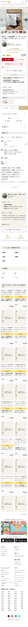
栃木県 (2, 595)
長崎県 (9, 608)
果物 (5, 150)
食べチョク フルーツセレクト (20, 577)
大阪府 (15, 601)
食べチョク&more (18, 581)
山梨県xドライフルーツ (15, 176)
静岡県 (9, 600)
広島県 (9, 605)
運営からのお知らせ (5, 574)
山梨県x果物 (8, 172)
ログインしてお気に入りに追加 (15, 70)
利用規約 (3, 576)
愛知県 (15, 600)
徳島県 (22, 605)
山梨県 (5, 157)
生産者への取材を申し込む (19, 555)
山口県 (15, 605)
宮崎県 (2, 610)
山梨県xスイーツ (15, 174)
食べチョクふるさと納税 (19, 570)
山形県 (9, 593)
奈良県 (2, 603)
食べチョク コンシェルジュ (19, 575)
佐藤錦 (15, 150)
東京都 (2, 596)
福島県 (15, 593)
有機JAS (19, 167)
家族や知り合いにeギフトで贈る (15, 64)
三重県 (22, 600)
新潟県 (15, 596)
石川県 (2, 598)
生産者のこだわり (6, 202)
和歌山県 (9, 603)
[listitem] (7, 253)
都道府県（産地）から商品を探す (8, 589)
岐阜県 (2, 600)
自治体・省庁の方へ (18, 564)
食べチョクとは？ (4, 549)
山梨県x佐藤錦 (5, 176)
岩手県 (15, 591)
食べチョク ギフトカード (19, 579)
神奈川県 (9, 596)
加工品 (5, 152)
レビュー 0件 (11, 52)
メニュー (26, 2)
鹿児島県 (9, 610)
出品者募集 (17, 549)
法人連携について (18, 562)
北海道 (2, 591)
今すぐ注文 (7, 59)
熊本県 (15, 608)
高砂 (15, 153)
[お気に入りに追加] (26, 11)
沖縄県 (15, 610)
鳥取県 (15, 603)
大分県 (22, 608)
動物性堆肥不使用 (6, 170)
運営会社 (3, 570)
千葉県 (22, 595)
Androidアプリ (17, 585)
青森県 (9, 591)
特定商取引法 (3, 580)
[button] (14, 117)
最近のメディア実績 (7, 212)
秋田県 (2, 593)
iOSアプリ (16, 583)
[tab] (4, 108)
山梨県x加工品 (17, 172)
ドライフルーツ (18, 152)
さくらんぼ (10, 150)
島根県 (22, 603)
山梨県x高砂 (4, 179)
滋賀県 (2, 601)
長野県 (22, 598)
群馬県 (9, 595)
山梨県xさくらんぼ (6, 174)
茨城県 (22, 593)
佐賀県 (2, 608)
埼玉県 (15, 595)
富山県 (22, 596)
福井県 (9, 598)
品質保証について (4, 553)
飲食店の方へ (3, 555)
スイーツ (11, 152)
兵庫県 (22, 601)
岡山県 (2, 605)
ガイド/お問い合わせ (5, 572)
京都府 (9, 601)
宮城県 (22, 591)
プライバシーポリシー (5, 578)
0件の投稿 (16, 52)
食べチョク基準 (4, 551)
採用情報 (3, 585)
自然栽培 (4, 167)
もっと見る (14, 187)
